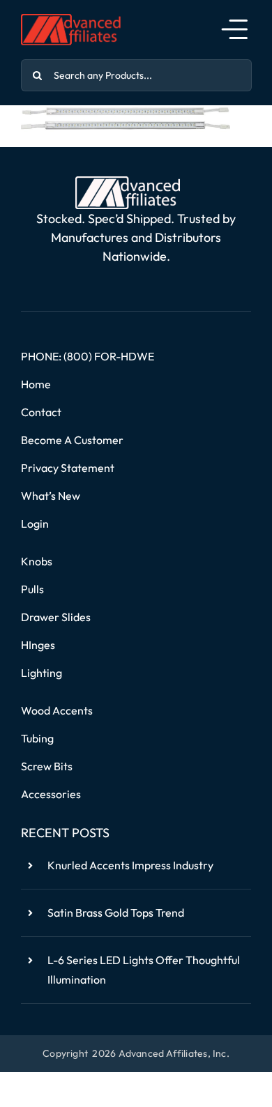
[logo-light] (127, 182)
